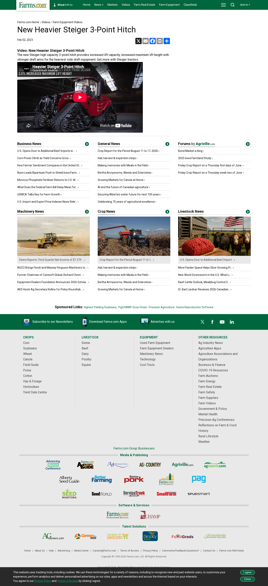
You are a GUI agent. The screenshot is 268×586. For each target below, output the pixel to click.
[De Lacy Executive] (150, 536)
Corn (26, 343)
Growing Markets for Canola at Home (120, 179)
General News (109, 144)
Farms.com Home (28, 22)
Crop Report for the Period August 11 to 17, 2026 (128, 150)
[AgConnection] (118, 465)
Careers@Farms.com (104, 550)
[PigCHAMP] (150, 515)
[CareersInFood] (85, 536)
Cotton (27, 376)
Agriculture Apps (209, 348)
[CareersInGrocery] (118, 536)
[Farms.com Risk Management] (166, 479)
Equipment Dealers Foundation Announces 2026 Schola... (52, 282)
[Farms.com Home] (33, 5)
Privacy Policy (150, 550)
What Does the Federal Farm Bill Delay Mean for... (47, 187)
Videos (126, 4)
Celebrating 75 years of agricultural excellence (126, 201)
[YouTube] (222, 322)
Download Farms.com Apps (108, 322)
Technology (148, 359)
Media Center (81, 550)
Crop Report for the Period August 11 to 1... (126, 259)
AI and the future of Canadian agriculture (123, 187)
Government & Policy (212, 409)
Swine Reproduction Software (194, 307)
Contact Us (209, 550)
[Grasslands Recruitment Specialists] (215, 536)
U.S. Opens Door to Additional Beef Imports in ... (46, 150)
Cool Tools (147, 365)
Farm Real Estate (144, 4)
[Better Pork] (134, 479)
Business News (29, 144)
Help (51, 550)
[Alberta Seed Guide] (69, 479)
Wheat (27, 354)
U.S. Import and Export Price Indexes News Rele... (47, 201)
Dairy (85, 354)
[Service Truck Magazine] (134, 494)
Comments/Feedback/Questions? (180, 550)
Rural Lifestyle (208, 436)
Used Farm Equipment (155, 343)
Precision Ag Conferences (216, 420)
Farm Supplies (208, 398)
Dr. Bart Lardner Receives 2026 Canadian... (204, 289)
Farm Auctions (208, 376)
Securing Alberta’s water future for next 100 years (129, 194)
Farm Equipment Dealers (157, 348)
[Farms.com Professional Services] (118, 515)
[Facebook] (212, 322)
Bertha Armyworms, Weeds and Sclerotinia (124, 172)
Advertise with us (163, 322)
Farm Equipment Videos (67, 22)
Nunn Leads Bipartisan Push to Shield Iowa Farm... (47, 172)
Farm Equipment (169, 4)
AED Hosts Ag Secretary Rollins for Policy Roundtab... (49, 289)
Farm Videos (207, 403)
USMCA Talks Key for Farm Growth (38, 194)
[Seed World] (101, 494)
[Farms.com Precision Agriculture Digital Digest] (199, 479)
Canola (27, 359)
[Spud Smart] (199, 494)
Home (86, 4)
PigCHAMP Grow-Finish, (133, 307)
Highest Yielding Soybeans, (100, 307)
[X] (202, 322)
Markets (113, 4)
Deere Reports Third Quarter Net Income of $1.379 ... (51, 259)
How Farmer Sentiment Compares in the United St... (49, 165)
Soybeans (30, 348)
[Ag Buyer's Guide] (85, 465)
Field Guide (31, 365)
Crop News (106, 211)
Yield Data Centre (35, 392)
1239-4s (67, 5)
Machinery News (30, 211)
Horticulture (31, 387)
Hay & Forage (32, 381)
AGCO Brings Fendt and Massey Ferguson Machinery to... (52, 267)
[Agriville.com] (182, 465)
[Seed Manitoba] (69, 494)
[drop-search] (233, 5)
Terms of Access (129, 550)
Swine (86, 343)
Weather (204, 442)
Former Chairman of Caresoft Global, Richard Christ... (49, 274)
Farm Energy (206, 381)
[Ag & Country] (150, 465)
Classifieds (190, 4)
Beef (85, 348)
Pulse (27, 370)
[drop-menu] (223, 5)
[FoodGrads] (182, 536)
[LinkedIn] (232, 322)
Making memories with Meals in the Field (123, 165)
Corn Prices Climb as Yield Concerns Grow (43, 158)
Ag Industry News (210, 343)
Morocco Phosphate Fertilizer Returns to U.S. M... (47, 179)
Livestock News (191, 211)
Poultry (86, 359)
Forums (196, 144)
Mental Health (207, 414)
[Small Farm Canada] (166, 494)
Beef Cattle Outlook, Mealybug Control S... (204, 282)
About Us (40, 550)
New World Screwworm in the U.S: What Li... (204, 274)
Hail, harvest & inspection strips (117, 158)
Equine (86, 365)
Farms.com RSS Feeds (231, 550)
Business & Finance (211, 365)
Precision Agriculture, (162, 307)
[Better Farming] (101, 479)
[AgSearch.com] (215, 465)
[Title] (87, 145)
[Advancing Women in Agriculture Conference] (53, 465)
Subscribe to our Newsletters (52, 322)
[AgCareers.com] (53, 536)
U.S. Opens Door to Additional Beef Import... (206, 259)
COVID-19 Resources (213, 370)
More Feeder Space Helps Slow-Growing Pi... (205, 267)
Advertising (64, 550)
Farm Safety (206, 392)
